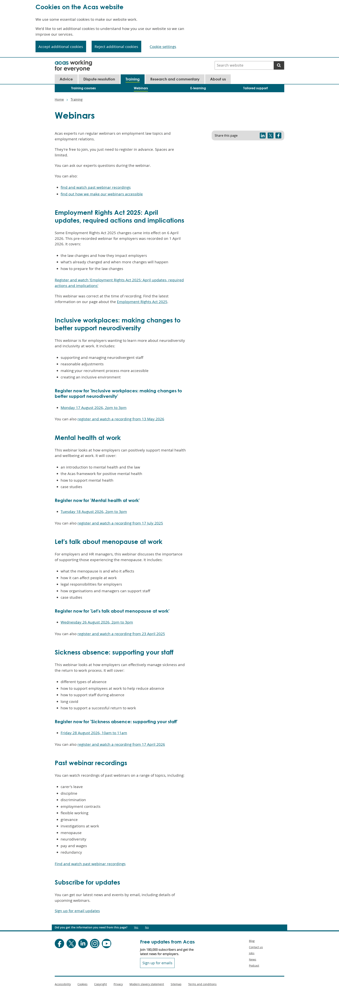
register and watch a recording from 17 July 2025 (120, 523)
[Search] (279, 65)
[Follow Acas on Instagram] (94, 943)
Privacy (118, 984)
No (147, 927)
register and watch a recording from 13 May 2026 (120, 419)
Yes (136, 927)
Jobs (251, 953)
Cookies (82, 984)
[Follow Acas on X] (71, 943)
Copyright (100, 984)
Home (59, 99)
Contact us (256, 947)
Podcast (254, 965)
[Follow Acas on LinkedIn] (83, 943)
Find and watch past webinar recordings (90, 863)
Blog (252, 941)
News (252, 959)
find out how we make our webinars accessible (102, 194)
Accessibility (63, 984)
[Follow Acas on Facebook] (59, 943)
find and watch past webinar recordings (96, 187)
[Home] (73, 62)
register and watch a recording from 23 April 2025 (121, 633)
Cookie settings (163, 46)
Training (77, 99)
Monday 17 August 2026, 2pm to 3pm (94, 407)
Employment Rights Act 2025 (142, 301)
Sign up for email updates (77, 910)
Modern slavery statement (146, 984)
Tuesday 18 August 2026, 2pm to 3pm (94, 511)
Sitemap (176, 984)
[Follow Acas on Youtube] (106, 943)
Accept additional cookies (60, 46)
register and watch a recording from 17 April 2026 (121, 744)
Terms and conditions (202, 984)
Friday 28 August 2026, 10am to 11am (94, 732)
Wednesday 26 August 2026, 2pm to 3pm (97, 622)
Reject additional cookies (116, 46)
